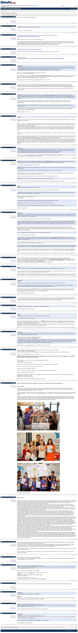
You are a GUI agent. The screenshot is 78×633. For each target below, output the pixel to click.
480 (1, 603)
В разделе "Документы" (49, 544)
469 (1, 305)
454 (1, 34)
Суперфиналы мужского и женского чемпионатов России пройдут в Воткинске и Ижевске (40, 58)
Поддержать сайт (5, 6)
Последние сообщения (24, 5)
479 (1, 591)
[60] (16, 15)
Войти (8, 5)
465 (1, 257)
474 (1, 497)
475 (1, 541)
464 (1, 212)
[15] (9, 15)
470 (1, 313)
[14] (8, 15)
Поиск (36, 5)
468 (1, 297)
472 (1, 349)
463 (1, 185)
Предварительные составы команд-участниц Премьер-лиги (28, 36)
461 (1, 147)
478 (1, 583)
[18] (14, 15)
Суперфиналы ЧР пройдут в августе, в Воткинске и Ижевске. (29, 49)
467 (1, 279)
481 (1, 613)
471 (1, 331)
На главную (3, 5)
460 (1, 116)
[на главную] (8, 3)
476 (1, 556)
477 (1, 564)
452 (1, 16)
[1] (5, 15)
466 (1, 266)
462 (1, 160)
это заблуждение (28, 164)
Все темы (32, 5)
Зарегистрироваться (14, 5)
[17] (12, 15)
